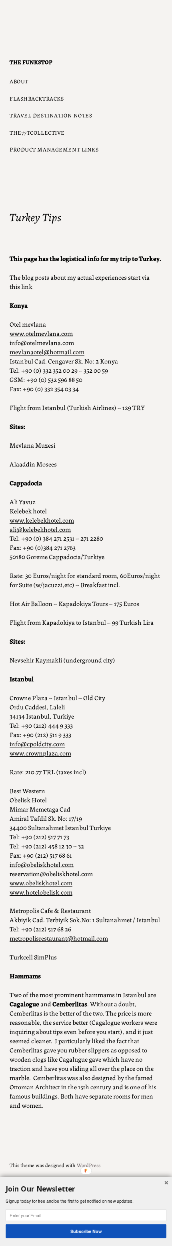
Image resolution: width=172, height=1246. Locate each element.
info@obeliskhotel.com (42, 864)
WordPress (88, 1165)
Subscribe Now (86, 1231)
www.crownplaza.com (40, 752)
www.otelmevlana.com (41, 333)
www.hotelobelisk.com (41, 892)
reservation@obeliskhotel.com (51, 873)
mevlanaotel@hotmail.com (47, 351)
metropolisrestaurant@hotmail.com (59, 938)
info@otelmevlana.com (42, 342)
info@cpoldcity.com (37, 743)
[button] (86, 1189)
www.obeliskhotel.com (41, 882)
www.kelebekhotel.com (42, 520)
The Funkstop (31, 62)
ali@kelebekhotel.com (40, 529)
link (26, 286)
